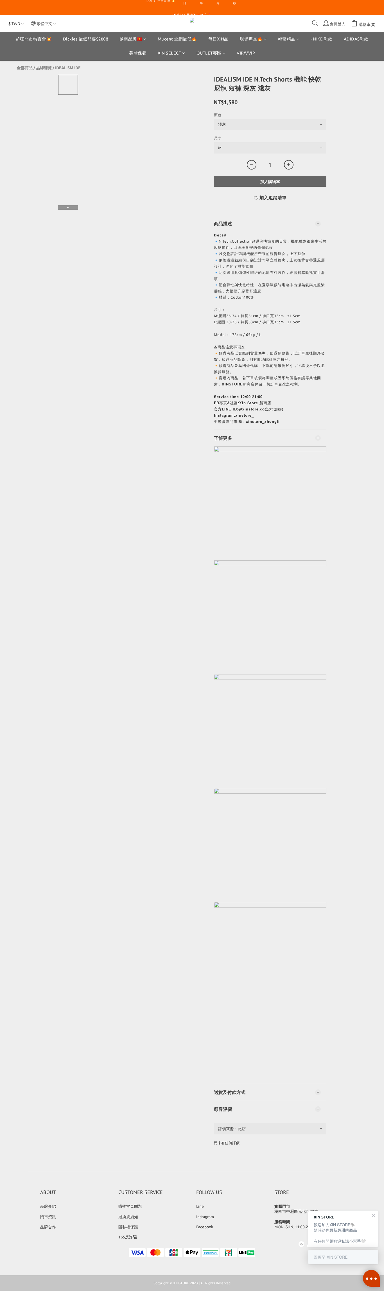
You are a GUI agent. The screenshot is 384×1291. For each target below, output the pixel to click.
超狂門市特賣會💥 (34, 39)
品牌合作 (48, 1227)
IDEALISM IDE (67, 68)
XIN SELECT (169, 53)
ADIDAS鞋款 (356, 39)
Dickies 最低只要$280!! (85, 39)
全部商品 (25, 68)
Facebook (204, 1227)
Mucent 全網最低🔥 (177, 39)
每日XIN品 (218, 39)
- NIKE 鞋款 (322, 39)
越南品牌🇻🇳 (131, 39)
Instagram (205, 1217)
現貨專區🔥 (251, 39)
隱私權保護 (128, 1227)
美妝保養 (137, 53)
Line (200, 1206)
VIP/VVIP (246, 53)
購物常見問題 (130, 1206)
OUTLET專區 (209, 53)
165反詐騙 (127, 1237)
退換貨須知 (128, 1217)
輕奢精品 (286, 39)
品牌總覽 (44, 68)
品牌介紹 (48, 1206)
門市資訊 (48, 1217)
